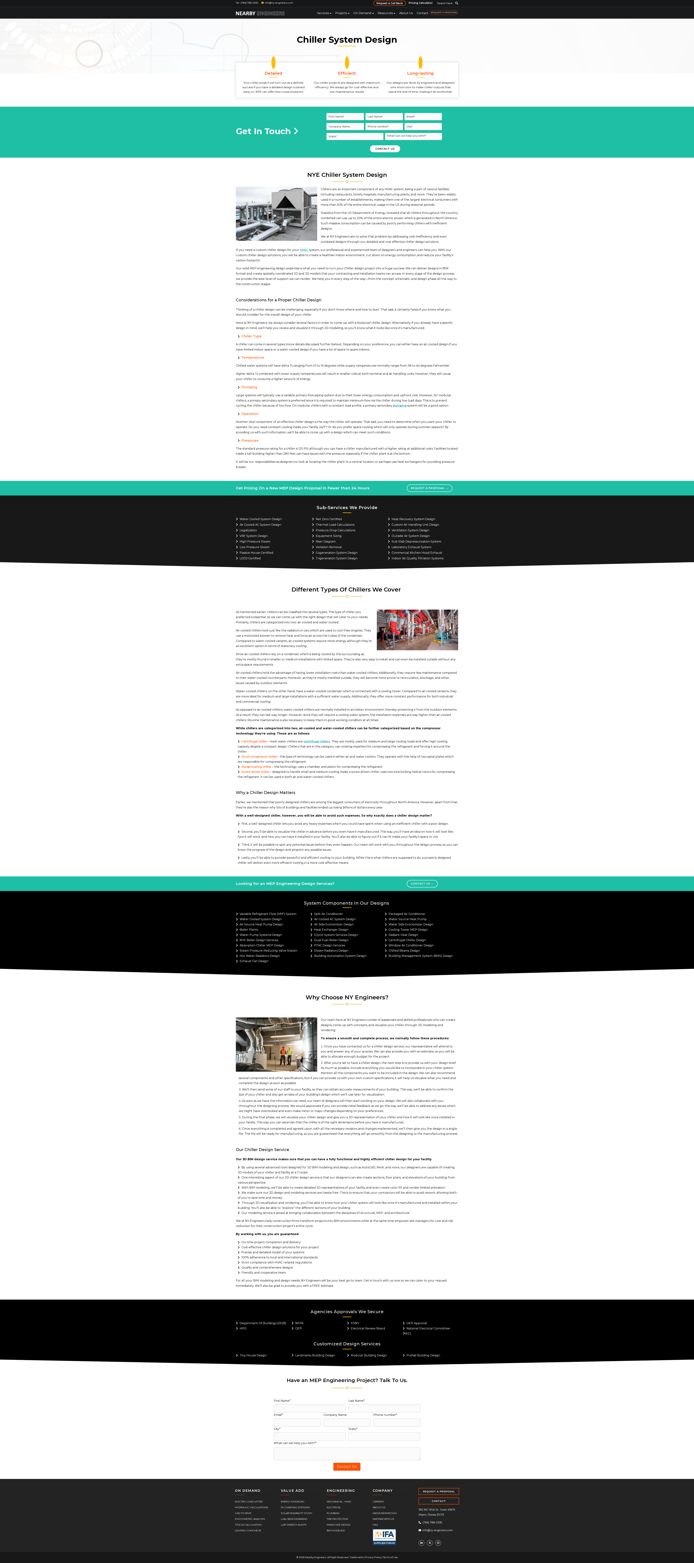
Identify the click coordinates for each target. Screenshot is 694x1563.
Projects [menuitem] (341, 13)
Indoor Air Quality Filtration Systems (417, 558)
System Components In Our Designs (346, 902)
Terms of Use (390, 1556)
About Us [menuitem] (406, 13)
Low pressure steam (254, 547)
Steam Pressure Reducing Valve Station (268, 950)
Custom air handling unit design (415, 524)
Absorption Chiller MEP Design (262, 945)
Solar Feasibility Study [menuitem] (296, 1512)
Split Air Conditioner (328, 913)
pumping (400, 405)
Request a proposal (427, 487)
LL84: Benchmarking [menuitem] (294, 1518)
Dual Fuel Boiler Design (331, 939)
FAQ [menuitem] (375, 1524)
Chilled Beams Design (404, 950)
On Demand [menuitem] (362, 13)
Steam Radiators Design (331, 950)
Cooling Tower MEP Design (408, 929)
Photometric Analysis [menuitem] (250, 1518)
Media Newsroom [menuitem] (385, 1512)
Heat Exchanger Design (331, 929)
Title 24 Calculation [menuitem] (248, 1524)
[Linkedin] (421, 1542)
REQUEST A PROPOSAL (439, 1491)
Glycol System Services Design (336, 934)
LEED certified (250, 558)
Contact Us (421, 883)
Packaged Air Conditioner (407, 913)
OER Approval (416, 1323)
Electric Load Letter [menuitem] (249, 1501)
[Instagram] (438, 1542)
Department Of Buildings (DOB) (263, 1323)
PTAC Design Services (329, 945)
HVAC (304, 250)
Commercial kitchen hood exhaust (417, 552)
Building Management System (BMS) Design (421, 955)
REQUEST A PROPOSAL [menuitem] (444, 12)
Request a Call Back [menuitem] (389, 3)
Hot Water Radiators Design (260, 955)
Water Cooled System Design (261, 519)
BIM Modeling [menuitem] (336, 1530)
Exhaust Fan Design (254, 960)
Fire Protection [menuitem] (337, 1518)
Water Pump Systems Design (261, 934)
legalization (248, 530)
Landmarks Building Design (315, 1355)
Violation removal (329, 547)
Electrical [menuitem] (334, 1507)
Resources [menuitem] (385, 13)
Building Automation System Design (340, 955)
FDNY (355, 1323)
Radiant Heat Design (403, 934)
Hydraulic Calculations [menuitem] (251, 1507)
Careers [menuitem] (378, 1501)
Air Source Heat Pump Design (261, 924)
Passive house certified (256, 552)
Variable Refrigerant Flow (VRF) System (268, 913)
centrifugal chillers (316, 741)
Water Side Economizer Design (411, 924)
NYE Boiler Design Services (259, 939)
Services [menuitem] (323, 13)
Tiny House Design (253, 1355)
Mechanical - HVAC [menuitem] (339, 1501)
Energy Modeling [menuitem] (292, 1501)
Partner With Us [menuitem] (383, 1518)
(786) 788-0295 (432, 1522)
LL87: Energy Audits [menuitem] (294, 1524)
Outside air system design (411, 535)
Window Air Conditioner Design (411, 945)
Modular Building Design (369, 1355)
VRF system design (254, 535)
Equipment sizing (329, 535)
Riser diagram (326, 541)
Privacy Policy (373, 1556)
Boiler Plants (249, 929)
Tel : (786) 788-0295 (247, 2)
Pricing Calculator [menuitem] (421, 3)
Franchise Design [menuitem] (338, 1524)
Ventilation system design (410, 530)
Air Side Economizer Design (334, 924)
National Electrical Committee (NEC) (426, 1330)
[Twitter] (430, 1542)
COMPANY (383, 1490)
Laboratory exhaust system (411, 547)
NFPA (299, 1323)
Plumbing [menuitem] (333, 1512)
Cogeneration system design (336, 552)
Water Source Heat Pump (408, 919)
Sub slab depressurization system (416, 541)
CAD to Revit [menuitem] (243, 1512)
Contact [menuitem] (422, 13)
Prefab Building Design (423, 1355)
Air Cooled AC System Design (260, 524)
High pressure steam (255, 541)
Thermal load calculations (335, 524)
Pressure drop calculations (335, 530)
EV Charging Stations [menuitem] (295, 1507)
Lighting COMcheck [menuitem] (248, 1530)
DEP (298, 1328)
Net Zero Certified (329, 519)
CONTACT (439, 1500)
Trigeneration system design (336, 558)
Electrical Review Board (368, 1328)
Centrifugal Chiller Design (407, 939)
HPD (243, 1328)
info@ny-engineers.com (279, 2)
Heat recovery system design (413, 519)
